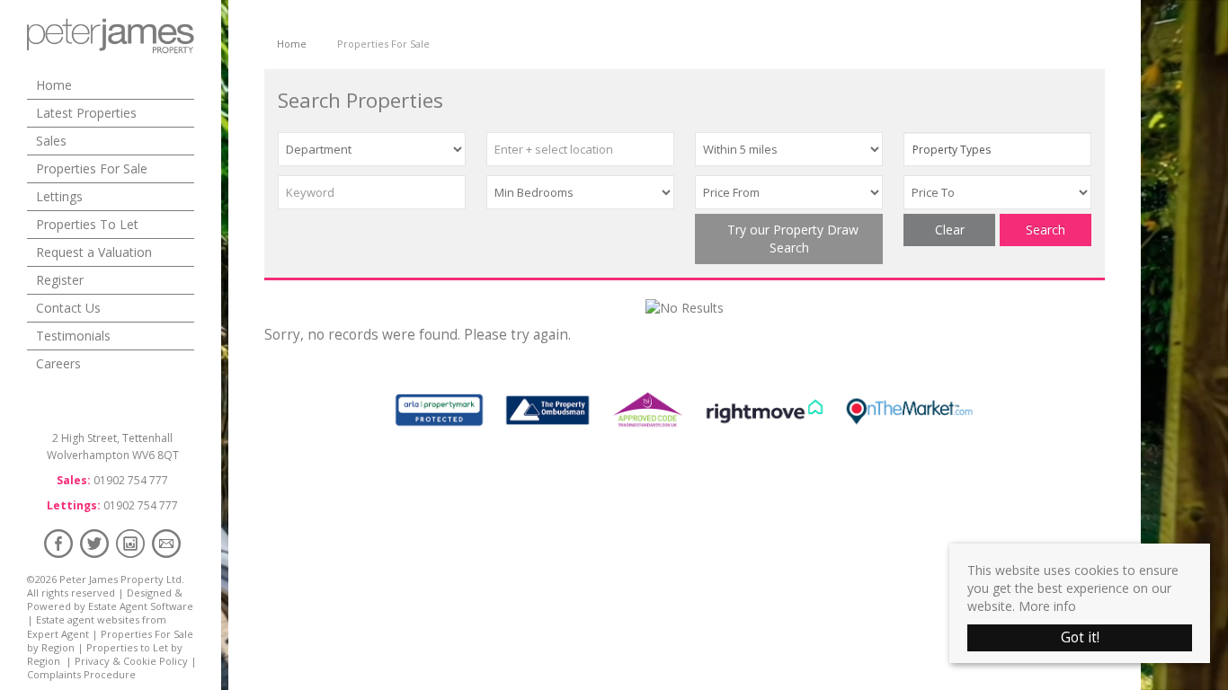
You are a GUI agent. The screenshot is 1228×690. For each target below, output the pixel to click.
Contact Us (68, 307)
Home (54, 84)
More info (1047, 606)
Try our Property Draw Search (789, 238)
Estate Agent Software (140, 606)
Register (60, 279)
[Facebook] (58, 543)
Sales (51, 140)
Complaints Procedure (81, 674)
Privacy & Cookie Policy (131, 661)
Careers (58, 363)
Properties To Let (87, 224)
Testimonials (73, 335)
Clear (950, 229)
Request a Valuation (94, 252)
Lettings (59, 196)
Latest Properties (86, 112)
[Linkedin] (130, 543)
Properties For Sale (91, 168)
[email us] (166, 543)
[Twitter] (94, 543)
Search (1045, 229)
